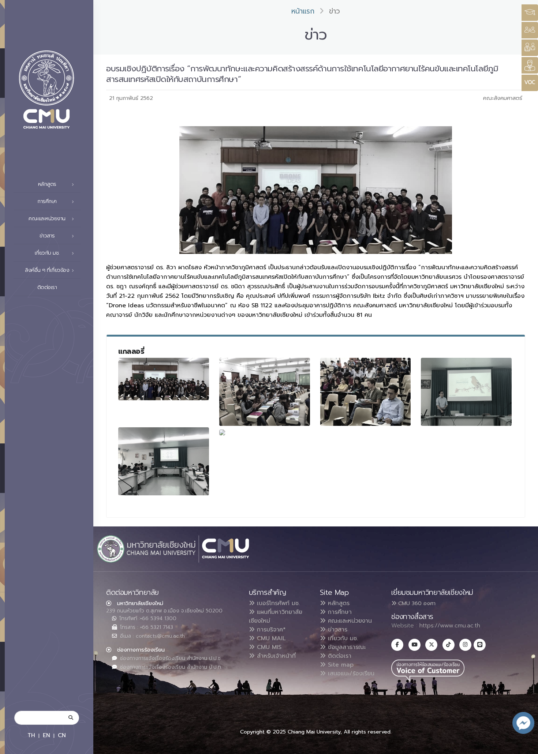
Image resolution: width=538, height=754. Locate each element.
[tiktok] (448, 645)
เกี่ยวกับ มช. (342, 638)
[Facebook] (397, 645)
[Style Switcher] (530, 30)
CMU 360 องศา (416, 603)
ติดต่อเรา (47, 287)
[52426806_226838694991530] (264, 392)
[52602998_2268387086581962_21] (466, 392)
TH (31, 735)
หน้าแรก (302, 11)
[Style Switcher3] (530, 12)
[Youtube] (414, 645)
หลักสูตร (338, 603)
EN (46, 735)
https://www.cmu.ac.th (449, 625)
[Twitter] (431, 645)
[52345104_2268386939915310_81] (163, 379)
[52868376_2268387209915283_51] (222, 432)
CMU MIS (268, 647)
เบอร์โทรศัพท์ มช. (277, 603)
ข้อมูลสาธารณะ (346, 647)
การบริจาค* (270, 629)
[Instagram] (465, 645)
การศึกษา (339, 612)
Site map (340, 664)
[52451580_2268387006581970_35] (365, 392)
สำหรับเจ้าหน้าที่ (275, 656)
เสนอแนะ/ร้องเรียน (350, 673)
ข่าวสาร (336, 629)
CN (62, 735)
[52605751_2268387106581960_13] (163, 461)
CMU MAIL (270, 638)
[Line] (480, 645)
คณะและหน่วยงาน (349, 620)
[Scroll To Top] (525, 746)
